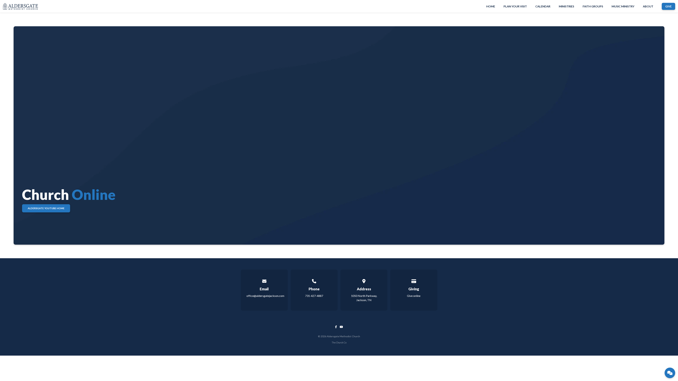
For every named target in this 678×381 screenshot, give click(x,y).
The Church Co (339, 342)
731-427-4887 (314, 295)
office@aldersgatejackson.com (265, 295)
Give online (413, 295)
